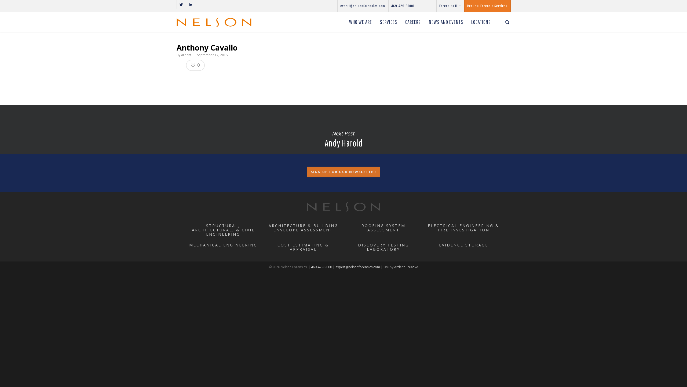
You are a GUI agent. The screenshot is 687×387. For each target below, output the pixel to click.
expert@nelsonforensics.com (362, 5)
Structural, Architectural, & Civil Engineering (223, 230)
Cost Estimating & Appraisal (303, 247)
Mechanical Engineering (223, 245)
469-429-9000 (402, 5)
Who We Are (360, 22)
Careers (413, 22)
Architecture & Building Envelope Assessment (303, 227)
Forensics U (448, 5)
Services (388, 22)
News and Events (446, 22)
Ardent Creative (406, 267)
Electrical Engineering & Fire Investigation (463, 227)
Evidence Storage (463, 245)
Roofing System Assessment (383, 227)
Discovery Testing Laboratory (383, 247)
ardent (186, 55)
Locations (481, 22)
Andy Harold (343, 139)
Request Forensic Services (487, 5)
